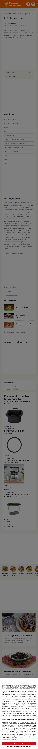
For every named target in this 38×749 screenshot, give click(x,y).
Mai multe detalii (9, 689)
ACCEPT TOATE (19, 743)
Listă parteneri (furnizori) (9, 739)
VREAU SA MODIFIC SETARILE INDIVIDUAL (19, 746)
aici (14, 706)
